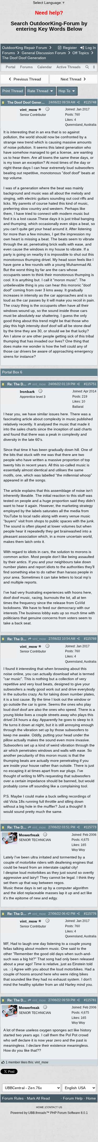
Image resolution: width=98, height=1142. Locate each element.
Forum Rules (13, 1098)
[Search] (87, 67)
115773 (91, 827)
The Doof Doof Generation (28, 102)
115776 (91, 913)
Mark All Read (38, 1098)
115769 (91, 639)
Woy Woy (78, 850)
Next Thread (71, 79)
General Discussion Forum (44, 53)
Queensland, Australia (80, 125)
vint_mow (38, 384)
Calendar (44, 67)
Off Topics (80, 53)
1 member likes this (19, 1062)
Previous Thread (27, 79)
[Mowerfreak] (9, 843)
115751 (91, 384)
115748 (91, 102)
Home (91, 1098)
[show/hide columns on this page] (94, 67)
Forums (8, 53)
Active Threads (68, 67)
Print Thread (12, 91)
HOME (40, 1107)
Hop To (65, 91)
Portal (10, 67)
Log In (90, 48)
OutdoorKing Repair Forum (24, 48)
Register (69, 48)
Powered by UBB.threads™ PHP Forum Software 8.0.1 (49, 1113)
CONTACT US (53, 1107)
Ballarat (77, 407)
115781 (91, 1000)
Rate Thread (38, 91)
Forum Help (73, 1098)
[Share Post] (78, 102)
